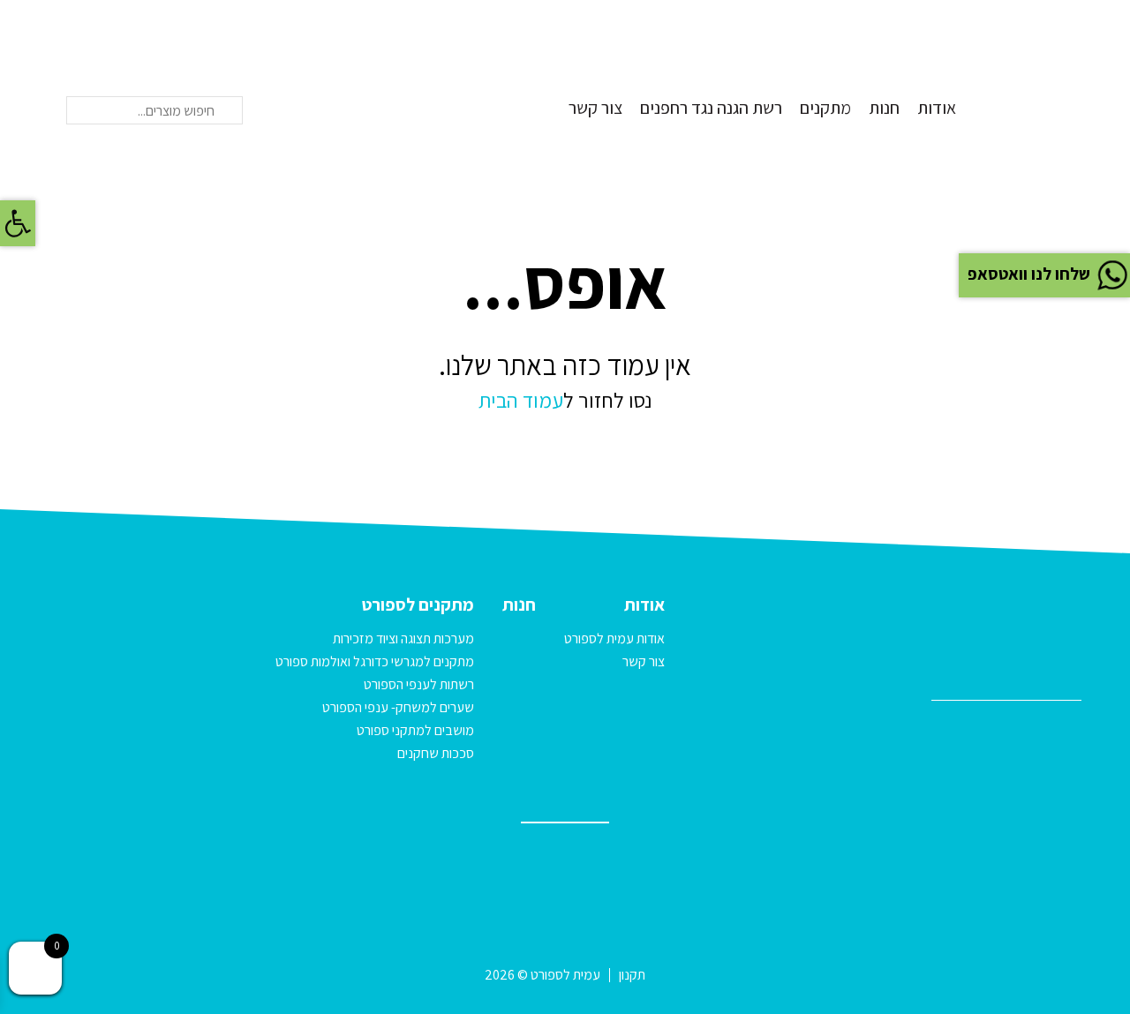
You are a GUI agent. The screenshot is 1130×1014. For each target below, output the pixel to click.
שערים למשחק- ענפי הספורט (398, 707)
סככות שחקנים (435, 753)
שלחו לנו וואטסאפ (1029, 273)
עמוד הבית (520, 400)
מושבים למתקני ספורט (415, 730)
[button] (17, 223)
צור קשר (595, 107)
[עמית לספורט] (1037, 69)
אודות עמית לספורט (614, 638)
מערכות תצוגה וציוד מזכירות (403, 638)
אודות (936, 107)
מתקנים (825, 107)
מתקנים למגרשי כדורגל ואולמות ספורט (374, 661)
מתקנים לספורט (418, 604)
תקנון (632, 974)
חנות (884, 107)
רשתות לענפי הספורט (419, 684)
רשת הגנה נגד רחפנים (711, 107)
